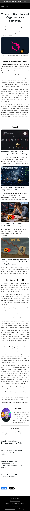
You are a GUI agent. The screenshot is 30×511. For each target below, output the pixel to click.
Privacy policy (15, 498)
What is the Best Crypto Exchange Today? (16, 1)
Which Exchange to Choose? (20, 402)
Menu (27, 6)
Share (4, 488)
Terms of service (15, 501)
